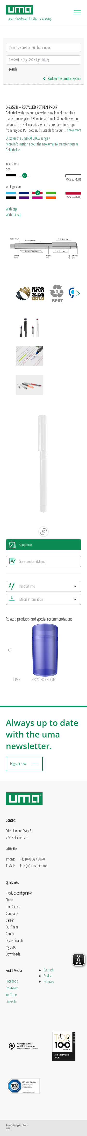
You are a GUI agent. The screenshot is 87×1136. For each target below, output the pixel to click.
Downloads (13, 954)
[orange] (51, 197)
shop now (25, 544)
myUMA (10, 947)
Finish (9, 900)
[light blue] (11, 193)
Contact (10, 933)
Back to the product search (64, 78)
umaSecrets (13, 906)
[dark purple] (24, 197)
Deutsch (49, 970)
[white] (24, 175)
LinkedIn (11, 1001)
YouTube (11, 994)
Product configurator (19, 893)
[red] (37, 193)
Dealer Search (14, 940)
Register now (18, 764)
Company (12, 913)
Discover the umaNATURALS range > (28, 138)
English (48, 975)
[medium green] (51, 193)
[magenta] (37, 197)
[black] (11, 175)
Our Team (12, 927)
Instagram (12, 988)
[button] (77, 293)
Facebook (12, 981)
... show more (72, 130)
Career (10, 920)
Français (49, 981)
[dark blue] (24, 193)
